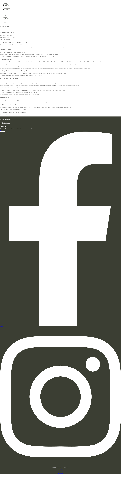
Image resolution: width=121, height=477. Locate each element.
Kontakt (5, 22)
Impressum (60, 471)
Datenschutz (60, 473)
